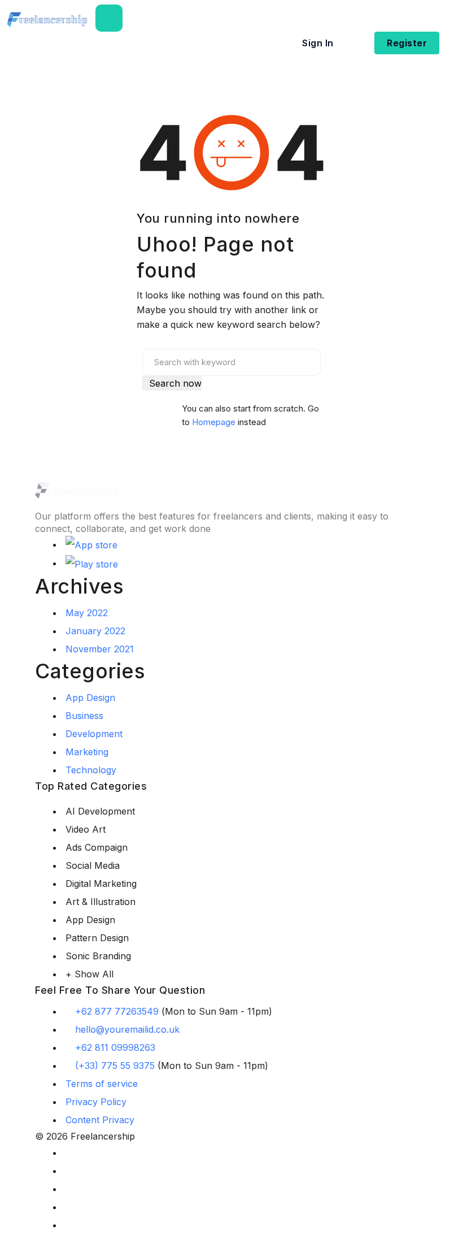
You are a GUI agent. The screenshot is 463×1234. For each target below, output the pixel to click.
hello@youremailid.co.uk (127, 1029)
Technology (90, 770)
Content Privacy (99, 1119)
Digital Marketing (101, 883)
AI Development (100, 811)
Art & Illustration (100, 901)
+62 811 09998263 (115, 1047)
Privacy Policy (95, 1101)
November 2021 (99, 649)
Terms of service (101, 1083)
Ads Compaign (96, 847)
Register (407, 43)
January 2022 (95, 631)
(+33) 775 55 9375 (115, 1065)
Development (94, 733)
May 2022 (86, 612)
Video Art (85, 829)
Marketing (86, 751)
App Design (90, 697)
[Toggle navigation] (109, 18)
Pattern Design (97, 937)
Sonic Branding (98, 956)
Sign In (318, 43)
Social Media (92, 865)
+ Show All (89, 974)
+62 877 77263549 (117, 1011)
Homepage (213, 422)
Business (84, 715)
